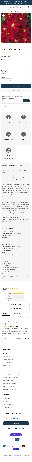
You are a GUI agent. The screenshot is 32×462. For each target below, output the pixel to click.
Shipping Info (7, 365)
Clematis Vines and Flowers (12, 11)
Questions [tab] (15, 313)
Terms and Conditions (10, 383)
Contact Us (6, 357)
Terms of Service (8, 455)
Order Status (7, 398)
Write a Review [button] (17, 304)
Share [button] (4, 106)
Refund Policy (26, 455)
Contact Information (17, 458)
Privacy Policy (23, 453)
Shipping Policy (17, 455)
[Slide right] (19, 46)
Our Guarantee (7, 362)
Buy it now (16, 90)
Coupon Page (7, 407)
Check (26, 100)
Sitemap (5, 401)
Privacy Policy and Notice (11, 378)
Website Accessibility (9, 386)
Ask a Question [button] (17, 308)
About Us (6, 354)
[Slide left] (12, 46)
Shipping (3, 63)
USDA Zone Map (8, 404)
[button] (3, 7)
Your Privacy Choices (9, 389)
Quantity (3, 77)
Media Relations (8, 359)
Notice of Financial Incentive (12, 375)
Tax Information (8, 380)
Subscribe (16, 423)
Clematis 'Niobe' (25, 11)
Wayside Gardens (14, 453)
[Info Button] (6, 60)
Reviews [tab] (5, 313)
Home (2, 11)
